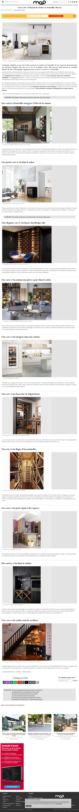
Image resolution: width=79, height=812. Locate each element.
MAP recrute (25, 809)
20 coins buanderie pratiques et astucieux (23, 695)
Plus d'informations (14, 739)
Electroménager (26, 671)
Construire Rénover (7, 805)
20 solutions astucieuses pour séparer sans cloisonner (26, 697)
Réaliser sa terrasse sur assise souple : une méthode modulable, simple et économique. (39, 734)
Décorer (18, 671)
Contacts (30, 796)
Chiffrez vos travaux (7, 796)
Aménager (5, 807)
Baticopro (18, 803)
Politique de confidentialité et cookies (70, 809)
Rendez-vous (19, 805)
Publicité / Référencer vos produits (35, 798)
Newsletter (30, 809)
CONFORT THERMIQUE (21, 801)
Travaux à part (6, 799)
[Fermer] (74, 16)
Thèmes (4, 801)
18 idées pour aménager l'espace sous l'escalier (25, 693)
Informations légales (57, 809)
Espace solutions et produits (9, 803)
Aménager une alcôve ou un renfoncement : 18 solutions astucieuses (31, 217)
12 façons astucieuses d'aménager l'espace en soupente (27, 690)
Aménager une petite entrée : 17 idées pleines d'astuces (27, 699)
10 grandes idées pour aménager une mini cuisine (25, 692)
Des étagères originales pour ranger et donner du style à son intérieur (31, 97)
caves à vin (14, 77)
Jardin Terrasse (19, 798)
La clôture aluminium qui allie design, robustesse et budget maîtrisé (65, 734)
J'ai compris (28, 806)
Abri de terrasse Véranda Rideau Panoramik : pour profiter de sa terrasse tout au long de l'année (14, 734)
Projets (4, 798)
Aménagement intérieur (8, 671)
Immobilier (18, 799)
